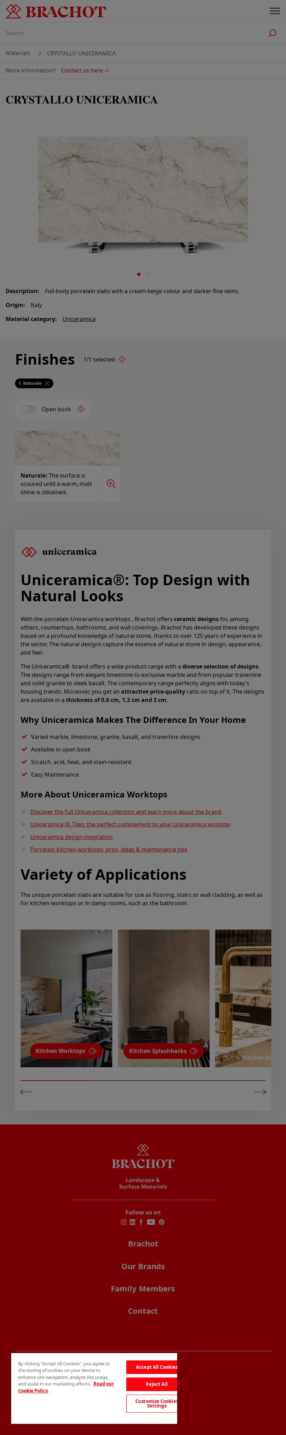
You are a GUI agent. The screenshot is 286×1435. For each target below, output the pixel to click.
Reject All (157, 1384)
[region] (94, 1388)
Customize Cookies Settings (156, 1403)
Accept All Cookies (157, 1367)
